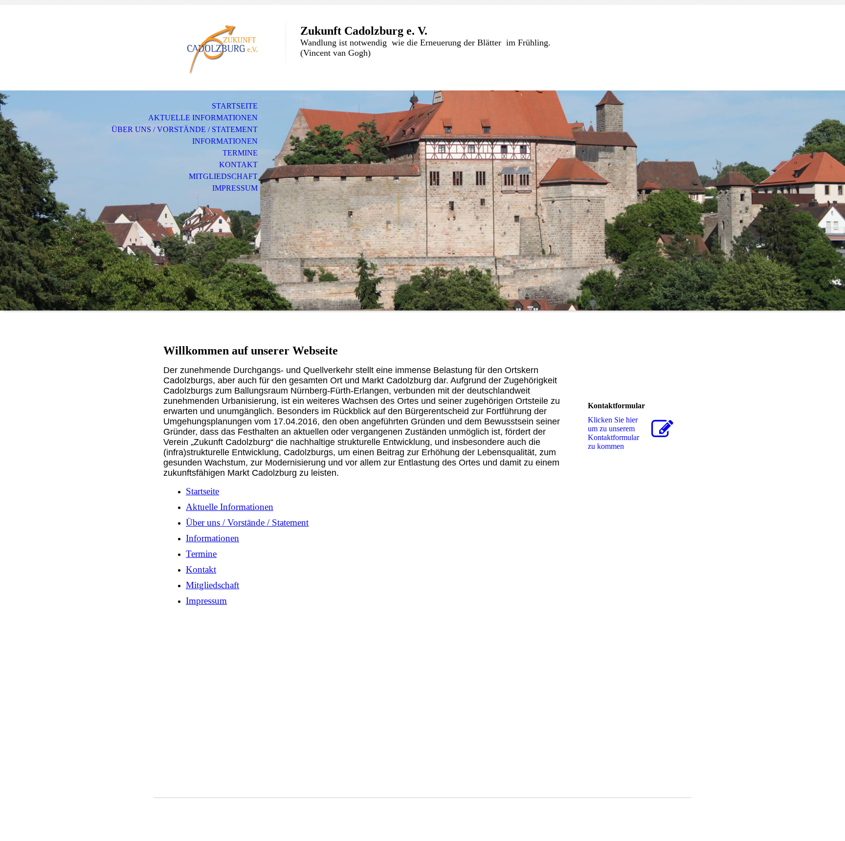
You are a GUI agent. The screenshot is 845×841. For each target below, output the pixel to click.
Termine (240, 153)
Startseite (235, 106)
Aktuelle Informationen (203, 117)
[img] (220, 48)
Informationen (225, 141)
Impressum (235, 188)
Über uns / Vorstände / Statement (184, 129)
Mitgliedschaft (223, 176)
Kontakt (238, 164)
